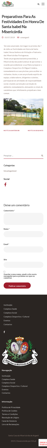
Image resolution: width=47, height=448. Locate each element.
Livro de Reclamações (10, 424)
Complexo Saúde (10, 309)
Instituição (8, 305)
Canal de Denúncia (9, 421)
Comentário (9, 211)
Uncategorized (10, 171)
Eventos (7, 320)
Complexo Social (10, 313)
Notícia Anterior (12, 130)
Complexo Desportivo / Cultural (16, 317)
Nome (7, 229)
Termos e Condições (10, 414)
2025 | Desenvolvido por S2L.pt (23, 441)
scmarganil (24, 37)
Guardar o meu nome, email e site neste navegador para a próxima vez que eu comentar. (20, 276)
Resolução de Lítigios (10, 417)
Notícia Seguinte (35, 130)
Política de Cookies (9, 411)
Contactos (8, 324)
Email (6, 244)
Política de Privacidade (11, 407)
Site (5, 259)
